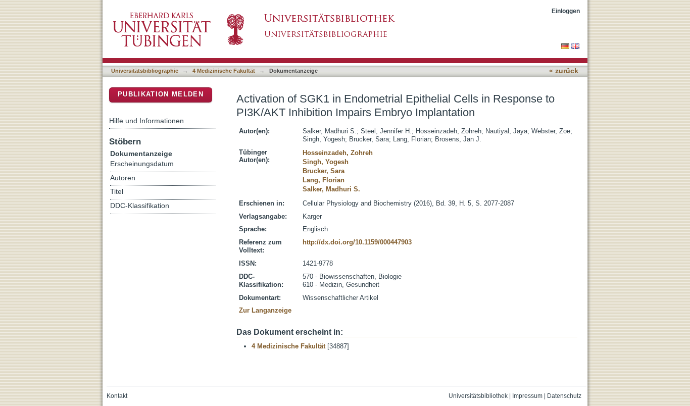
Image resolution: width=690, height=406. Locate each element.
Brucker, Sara (323, 171)
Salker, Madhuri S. (331, 189)
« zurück (563, 71)
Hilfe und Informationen (146, 121)
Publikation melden (161, 94)
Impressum (527, 395)
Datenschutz (564, 395)
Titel (116, 191)
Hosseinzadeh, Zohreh (338, 153)
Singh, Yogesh (326, 162)
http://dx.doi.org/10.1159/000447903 (357, 242)
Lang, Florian (323, 180)
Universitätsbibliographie (144, 71)
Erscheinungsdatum (142, 164)
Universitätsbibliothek (478, 395)
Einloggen (566, 11)
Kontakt (117, 395)
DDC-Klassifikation (139, 206)
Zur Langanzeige (265, 310)
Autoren (122, 178)
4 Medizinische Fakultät (223, 71)
